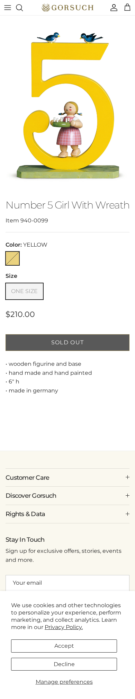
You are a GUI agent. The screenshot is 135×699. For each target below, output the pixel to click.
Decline (64, 664)
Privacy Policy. (64, 627)
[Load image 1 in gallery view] (67, 106)
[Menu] (7, 7)
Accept (64, 646)
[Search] (22, 7)
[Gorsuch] (67, 7)
